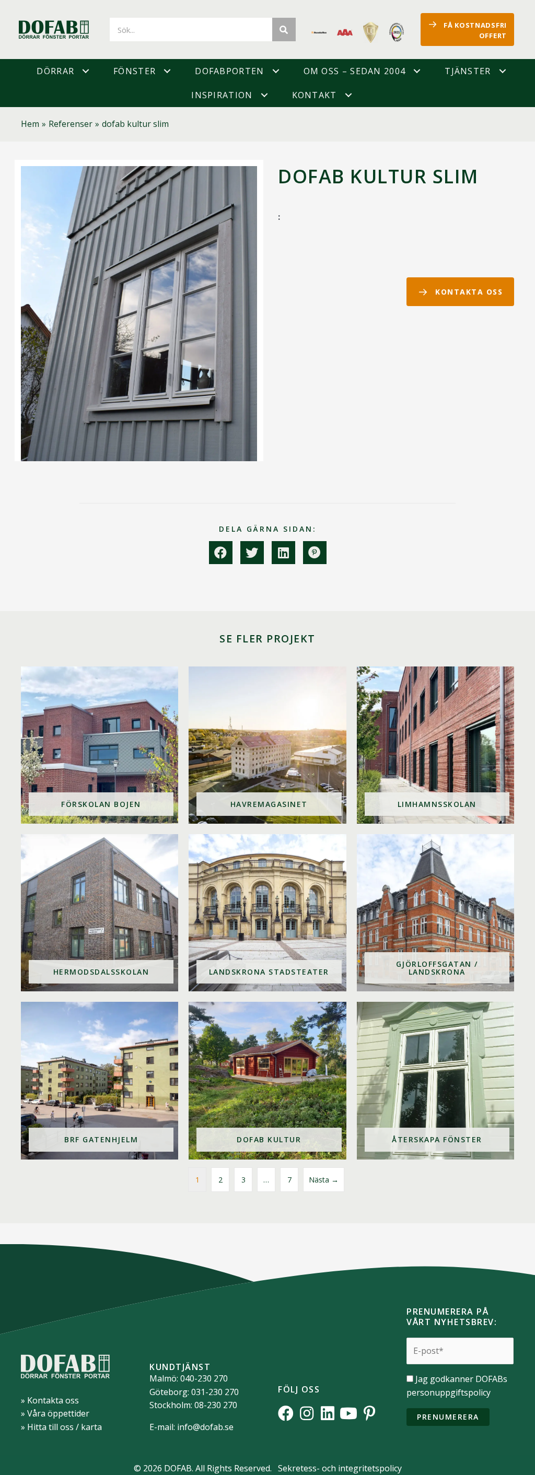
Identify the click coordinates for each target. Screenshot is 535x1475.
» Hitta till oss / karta (61, 1427)
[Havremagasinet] (267, 745)
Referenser (70, 124)
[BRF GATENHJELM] (99, 1080)
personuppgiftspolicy (448, 1392)
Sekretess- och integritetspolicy (340, 1468)
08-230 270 (215, 1405)
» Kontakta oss (50, 1400)
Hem (30, 124)
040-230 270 (204, 1378)
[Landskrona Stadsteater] (267, 912)
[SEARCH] (284, 29)
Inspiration (221, 95)
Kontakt (314, 95)
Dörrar (55, 71)
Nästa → (324, 1180)
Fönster (134, 71)
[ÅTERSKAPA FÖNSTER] (435, 1080)
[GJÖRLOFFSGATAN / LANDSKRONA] (435, 912)
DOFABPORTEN (229, 71)
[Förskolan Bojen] (99, 745)
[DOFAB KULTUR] (267, 1080)
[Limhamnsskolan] (435, 745)
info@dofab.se (205, 1427)
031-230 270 (215, 1392)
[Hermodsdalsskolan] (99, 912)
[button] (85, 71)
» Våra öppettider (55, 1413)
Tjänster (468, 71)
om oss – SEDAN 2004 (355, 71)
